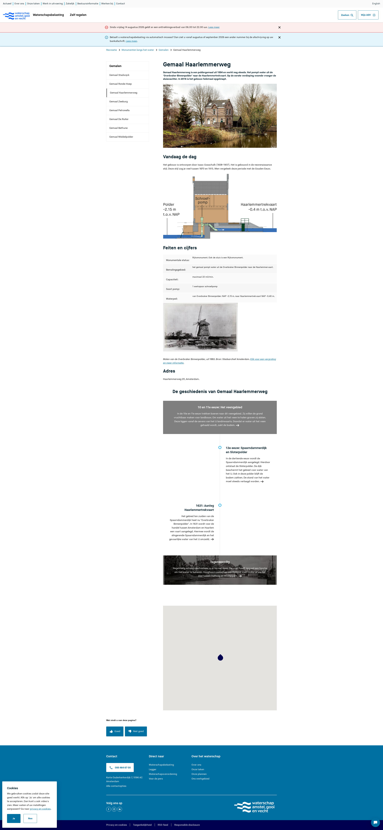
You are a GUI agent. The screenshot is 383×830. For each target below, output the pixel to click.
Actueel (7, 3)
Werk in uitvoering (53, 3)
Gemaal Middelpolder (121, 136)
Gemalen (164, 50)
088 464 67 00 (122, 767)
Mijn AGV (366, 15)
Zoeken (345, 15)
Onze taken (33, 3)
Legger (152, 769)
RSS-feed (163, 825)
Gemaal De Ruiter (119, 119)
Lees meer (214, 27)
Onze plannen (199, 774)
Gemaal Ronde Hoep (120, 84)
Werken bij (107, 3)
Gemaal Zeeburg (118, 101)
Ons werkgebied (200, 778)
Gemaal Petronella (119, 110)
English (376, 3)
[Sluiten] (279, 27)
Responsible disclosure (187, 825)
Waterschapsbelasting (48, 15)
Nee (30, 818)
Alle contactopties (116, 786)
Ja (14, 818)
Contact (120, 3)
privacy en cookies (40, 809)
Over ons (19, 3)
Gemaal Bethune (118, 128)
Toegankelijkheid (142, 825)
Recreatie (111, 50)
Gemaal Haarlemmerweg (123, 92)
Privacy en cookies (116, 825)
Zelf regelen (78, 15)
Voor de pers (156, 778)
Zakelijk (70, 3)
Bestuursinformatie (87, 3)
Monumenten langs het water (138, 50)
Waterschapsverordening (163, 774)
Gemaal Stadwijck (119, 75)
